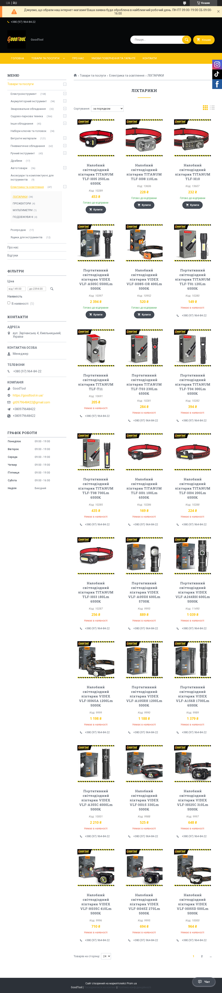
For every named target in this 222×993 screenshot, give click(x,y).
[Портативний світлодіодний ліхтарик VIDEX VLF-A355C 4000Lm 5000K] (96, 763)
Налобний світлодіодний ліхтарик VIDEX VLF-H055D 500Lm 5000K (192, 904)
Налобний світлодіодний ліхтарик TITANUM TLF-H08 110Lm (144, 172)
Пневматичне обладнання (28, 146)
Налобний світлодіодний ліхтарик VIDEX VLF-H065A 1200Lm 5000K (96, 696)
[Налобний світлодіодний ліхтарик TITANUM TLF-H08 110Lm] (144, 137)
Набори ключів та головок (28, 131)
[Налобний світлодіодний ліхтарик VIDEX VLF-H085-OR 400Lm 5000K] (144, 242)
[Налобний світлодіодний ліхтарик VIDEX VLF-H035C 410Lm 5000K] (96, 867)
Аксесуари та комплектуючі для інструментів (32, 177)
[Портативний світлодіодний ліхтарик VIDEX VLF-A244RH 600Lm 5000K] (192, 555)
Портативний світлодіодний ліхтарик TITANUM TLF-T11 (95, 382)
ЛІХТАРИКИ (20, 196)
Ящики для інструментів (26, 237)
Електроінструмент (24, 93)
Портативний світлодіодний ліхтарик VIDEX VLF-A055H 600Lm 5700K (144, 592)
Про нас (78, 58)
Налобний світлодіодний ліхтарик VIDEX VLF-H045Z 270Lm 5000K (144, 904)
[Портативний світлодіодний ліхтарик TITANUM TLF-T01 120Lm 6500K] (192, 242)
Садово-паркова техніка (27, 116)
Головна (17, 58)
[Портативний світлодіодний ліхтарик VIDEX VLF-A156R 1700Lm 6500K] (192, 659)
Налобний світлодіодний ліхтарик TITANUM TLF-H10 (192, 172)
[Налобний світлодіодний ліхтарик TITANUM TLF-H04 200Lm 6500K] (192, 451)
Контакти (150, 58)
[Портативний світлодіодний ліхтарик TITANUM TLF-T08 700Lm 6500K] (96, 451)
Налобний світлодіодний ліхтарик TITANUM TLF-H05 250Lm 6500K (95, 174)
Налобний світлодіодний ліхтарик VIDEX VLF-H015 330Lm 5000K (144, 800)
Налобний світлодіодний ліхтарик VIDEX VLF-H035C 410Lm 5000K (95, 904)
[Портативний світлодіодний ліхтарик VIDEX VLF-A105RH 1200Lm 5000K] (144, 659)
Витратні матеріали (23, 138)
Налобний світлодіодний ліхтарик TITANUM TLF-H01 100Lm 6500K (144, 488)
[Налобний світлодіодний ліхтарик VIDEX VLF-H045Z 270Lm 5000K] (144, 867)
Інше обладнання (22, 123)
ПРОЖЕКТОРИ (22, 203)
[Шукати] (186, 40)
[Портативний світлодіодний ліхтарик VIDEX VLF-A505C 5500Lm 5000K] (96, 242)
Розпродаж (18, 230)
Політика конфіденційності (134, 987)
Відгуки (12, 255)
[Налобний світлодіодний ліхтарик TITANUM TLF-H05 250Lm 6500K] (96, 137)
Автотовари (19, 168)
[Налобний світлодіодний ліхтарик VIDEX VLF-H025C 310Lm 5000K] (192, 763)
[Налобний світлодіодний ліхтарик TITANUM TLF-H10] (192, 137)
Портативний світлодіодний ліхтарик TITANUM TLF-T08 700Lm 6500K (95, 488)
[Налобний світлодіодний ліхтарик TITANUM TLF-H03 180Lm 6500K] (96, 555)
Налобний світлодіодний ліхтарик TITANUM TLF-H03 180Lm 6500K (95, 592)
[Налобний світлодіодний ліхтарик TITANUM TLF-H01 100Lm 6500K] (144, 451)
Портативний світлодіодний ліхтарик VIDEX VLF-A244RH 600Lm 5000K (192, 592)
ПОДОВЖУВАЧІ (23, 217)
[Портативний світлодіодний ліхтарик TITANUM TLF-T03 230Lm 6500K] (144, 347)
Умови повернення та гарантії (113, 58)
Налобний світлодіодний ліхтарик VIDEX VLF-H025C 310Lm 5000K (192, 800)
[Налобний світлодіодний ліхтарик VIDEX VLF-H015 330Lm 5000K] (144, 763)
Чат (207, 981)
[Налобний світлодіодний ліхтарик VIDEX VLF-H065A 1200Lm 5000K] (96, 659)
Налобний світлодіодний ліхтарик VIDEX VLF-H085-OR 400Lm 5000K (144, 279)
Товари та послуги (45, 58)
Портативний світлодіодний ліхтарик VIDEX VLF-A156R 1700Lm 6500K (192, 696)
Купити (97, 209)
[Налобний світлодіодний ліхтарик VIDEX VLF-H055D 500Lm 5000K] (192, 867)
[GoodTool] (16, 47)
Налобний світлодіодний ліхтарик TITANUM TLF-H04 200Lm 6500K (192, 488)
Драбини (16, 160)
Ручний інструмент (23, 153)
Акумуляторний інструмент (29, 101)
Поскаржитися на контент (100, 987)
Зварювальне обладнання (28, 108)
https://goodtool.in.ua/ (28, 395)
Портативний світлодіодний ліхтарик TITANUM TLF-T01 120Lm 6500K (192, 279)
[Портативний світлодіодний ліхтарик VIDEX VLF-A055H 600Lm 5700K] (144, 555)
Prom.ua (132, 983)
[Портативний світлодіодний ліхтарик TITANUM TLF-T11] (96, 347)
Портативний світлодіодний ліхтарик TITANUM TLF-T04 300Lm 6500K (192, 384)
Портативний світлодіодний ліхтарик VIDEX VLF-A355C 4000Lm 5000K (96, 800)
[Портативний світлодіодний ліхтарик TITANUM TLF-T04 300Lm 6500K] (192, 347)
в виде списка (212, 108)
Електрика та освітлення (126, 75)
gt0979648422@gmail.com (31, 402)
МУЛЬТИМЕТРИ (23, 210)
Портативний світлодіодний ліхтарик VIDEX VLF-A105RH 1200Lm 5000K (144, 696)
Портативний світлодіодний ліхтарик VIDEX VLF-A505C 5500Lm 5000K (96, 279)
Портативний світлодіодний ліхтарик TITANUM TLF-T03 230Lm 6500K (144, 384)
